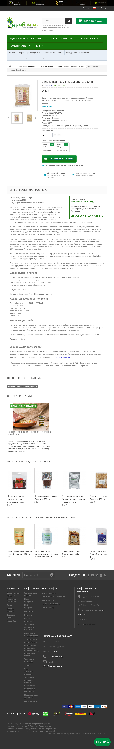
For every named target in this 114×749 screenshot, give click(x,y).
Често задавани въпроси (28, 671)
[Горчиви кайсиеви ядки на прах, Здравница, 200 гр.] (19, 536)
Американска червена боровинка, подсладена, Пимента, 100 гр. (73, 499)
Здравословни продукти (25, 38)
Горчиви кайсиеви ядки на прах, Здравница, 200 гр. (19, 552)
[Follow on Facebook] (88, 574)
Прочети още (47, 106)
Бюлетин (13, 574)
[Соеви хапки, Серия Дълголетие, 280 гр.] (74, 536)
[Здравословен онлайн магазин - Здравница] (22, 23)
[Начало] (10, 66)
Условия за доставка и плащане (29, 627)
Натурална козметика (60, 38)
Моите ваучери (48, 607)
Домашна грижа (90, 38)
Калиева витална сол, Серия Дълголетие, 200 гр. (101, 554)
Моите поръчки (49, 593)
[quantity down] (59, 135)
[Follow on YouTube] (101, 574)
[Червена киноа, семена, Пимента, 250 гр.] (46, 480)
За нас (12, 52)
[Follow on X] (96, 574)
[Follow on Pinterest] (105, 574)
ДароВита (48, 86)
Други (39, 46)
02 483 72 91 (57, 657)
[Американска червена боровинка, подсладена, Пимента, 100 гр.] (74, 480)
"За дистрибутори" (62, 357)
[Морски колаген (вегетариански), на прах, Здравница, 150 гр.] (46, 536)
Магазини (28, 611)
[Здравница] (57, 3)
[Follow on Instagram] (92, 574)
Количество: (47, 131)
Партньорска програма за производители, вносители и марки (31, 651)
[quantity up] (55, 135)
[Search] (68, 21)
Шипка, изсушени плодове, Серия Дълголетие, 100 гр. (16, 499)
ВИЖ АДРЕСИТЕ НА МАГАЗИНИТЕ (87, 216)
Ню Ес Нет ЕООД (99, 734)
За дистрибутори (40, 58)
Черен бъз (11, 621)
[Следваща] (36, 118)
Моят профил (50, 588)
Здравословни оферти (19, 58)
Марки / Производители (29, 52)
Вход (103, 8)
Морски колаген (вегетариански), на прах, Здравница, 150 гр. (46, 554)
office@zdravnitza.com (87, 624)
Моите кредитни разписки (53, 597)
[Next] (104, 484)
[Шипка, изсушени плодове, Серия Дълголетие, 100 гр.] (19, 480)
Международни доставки (77, 52)
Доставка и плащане (53, 52)
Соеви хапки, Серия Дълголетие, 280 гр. (71, 552)
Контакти (28, 615)
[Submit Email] (51, 575)
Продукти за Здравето (23, 406)
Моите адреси (48, 600)
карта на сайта (30, 701)
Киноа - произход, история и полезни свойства (30, 433)
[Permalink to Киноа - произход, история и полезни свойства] (31, 417)
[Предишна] (8, 118)
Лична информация (51, 604)
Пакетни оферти (20, 46)
